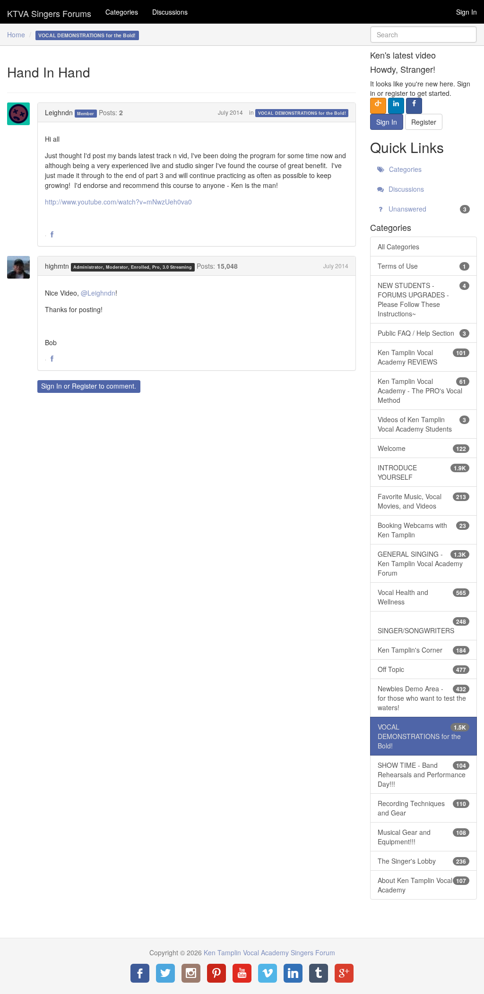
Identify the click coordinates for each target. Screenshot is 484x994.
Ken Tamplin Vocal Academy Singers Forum (49, 12)
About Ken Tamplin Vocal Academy (422, 884)
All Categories (398, 246)
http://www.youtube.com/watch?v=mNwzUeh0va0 (118, 201)
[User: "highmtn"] (21, 267)
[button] (52, 234)
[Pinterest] (216, 973)
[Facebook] (139, 973)
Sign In (466, 12)
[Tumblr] (318, 973)
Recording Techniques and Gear (422, 808)
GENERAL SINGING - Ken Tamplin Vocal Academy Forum (422, 563)
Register (84, 386)
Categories (121, 12)
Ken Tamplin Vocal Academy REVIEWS (422, 357)
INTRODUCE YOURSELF (422, 472)
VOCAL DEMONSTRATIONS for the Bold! (302, 113)
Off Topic (422, 669)
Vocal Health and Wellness (422, 596)
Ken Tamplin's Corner (422, 649)
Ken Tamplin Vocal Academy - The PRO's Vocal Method (422, 390)
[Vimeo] (267, 973)
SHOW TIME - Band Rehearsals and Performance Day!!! (422, 774)
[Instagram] (191, 973)
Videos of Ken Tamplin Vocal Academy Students (422, 424)
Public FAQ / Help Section (422, 333)
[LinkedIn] (293, 973)
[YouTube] (242, 973)
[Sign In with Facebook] (414, 106)
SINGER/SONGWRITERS (422, 626)
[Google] (344, 973)
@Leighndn (98, 292)
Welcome (422, 448)
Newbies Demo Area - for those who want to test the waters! (422, 698)
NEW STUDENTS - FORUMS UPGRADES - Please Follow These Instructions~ (422, 299)
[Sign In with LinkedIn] (396, 106)
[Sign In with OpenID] (378, 106)
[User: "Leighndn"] (21, 113)
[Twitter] (165, 973)
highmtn (57, 266)
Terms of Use (422, 266)
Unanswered (427, 208)
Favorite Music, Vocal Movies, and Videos (422, 501)
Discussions (170, 12)
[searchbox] (423, 34)
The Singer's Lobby (422, 861)
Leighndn (59, 112)
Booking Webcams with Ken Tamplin (422, 529)
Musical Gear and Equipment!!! (422, 836)
